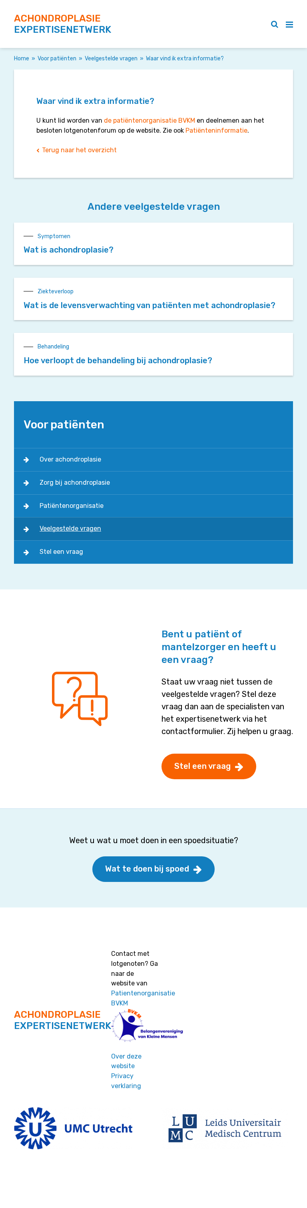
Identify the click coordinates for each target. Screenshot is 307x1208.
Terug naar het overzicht (79, 150)
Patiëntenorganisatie (72, 505)
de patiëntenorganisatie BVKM (149, 120)
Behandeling (53, 346)
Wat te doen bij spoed (147, 869)
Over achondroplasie (70, 459)
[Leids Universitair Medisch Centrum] (224, 1128)
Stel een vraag (61, 551)
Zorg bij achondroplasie (75, 482)
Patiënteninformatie (216, 130)
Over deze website (126, 1061)
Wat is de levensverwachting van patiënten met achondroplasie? (149, 305)
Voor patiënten (57, 58)
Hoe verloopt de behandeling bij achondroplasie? (118, 360)
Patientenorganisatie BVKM (143, 998)
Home (21, 58)
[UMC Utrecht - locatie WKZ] (73, 1128)
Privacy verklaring (126, 1081)
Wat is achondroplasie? (69, 250)
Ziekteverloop (56, 291)
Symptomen (54, 236)
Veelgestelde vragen (111, 58)
